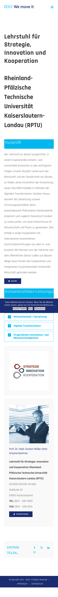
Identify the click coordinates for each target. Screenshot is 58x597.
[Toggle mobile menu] (52, 7)
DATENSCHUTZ (37, 584)
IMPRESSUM (22, 584)
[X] (41, 548)
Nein (30, 308)
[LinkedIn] (48, 548)
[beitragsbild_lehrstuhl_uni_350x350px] (29, 352)
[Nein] (54, 305)
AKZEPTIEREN (19, 308)
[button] (29, 316)
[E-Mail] (34, 552)
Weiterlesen (39, 308)
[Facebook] (34, 548)
